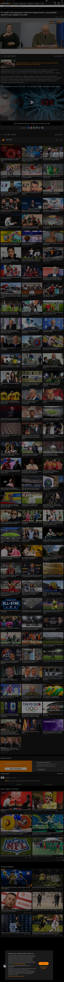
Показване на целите (43, 967)
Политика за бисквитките (20, 963)
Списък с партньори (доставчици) (15, 976)
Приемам (43, 963)
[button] (5, 966)
